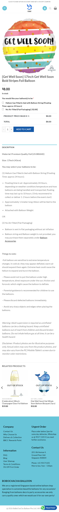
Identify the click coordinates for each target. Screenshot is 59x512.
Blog (5, 458)
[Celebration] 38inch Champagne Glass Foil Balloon (15, 402)
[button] (4, 8)
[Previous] (2, 393)
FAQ (5, 455)
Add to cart (23, 129)
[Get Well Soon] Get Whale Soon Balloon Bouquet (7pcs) (43, 402)
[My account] (45, 8)
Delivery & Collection (12, 437)
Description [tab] (8, 147)
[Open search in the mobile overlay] (50, 8)
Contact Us (8, 431)
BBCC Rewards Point (12, 440)
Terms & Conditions (11, 464)
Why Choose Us (10, 434)
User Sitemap (9, 461)
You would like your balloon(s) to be (18, 98)
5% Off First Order (11, 467)
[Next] (56, 393)
